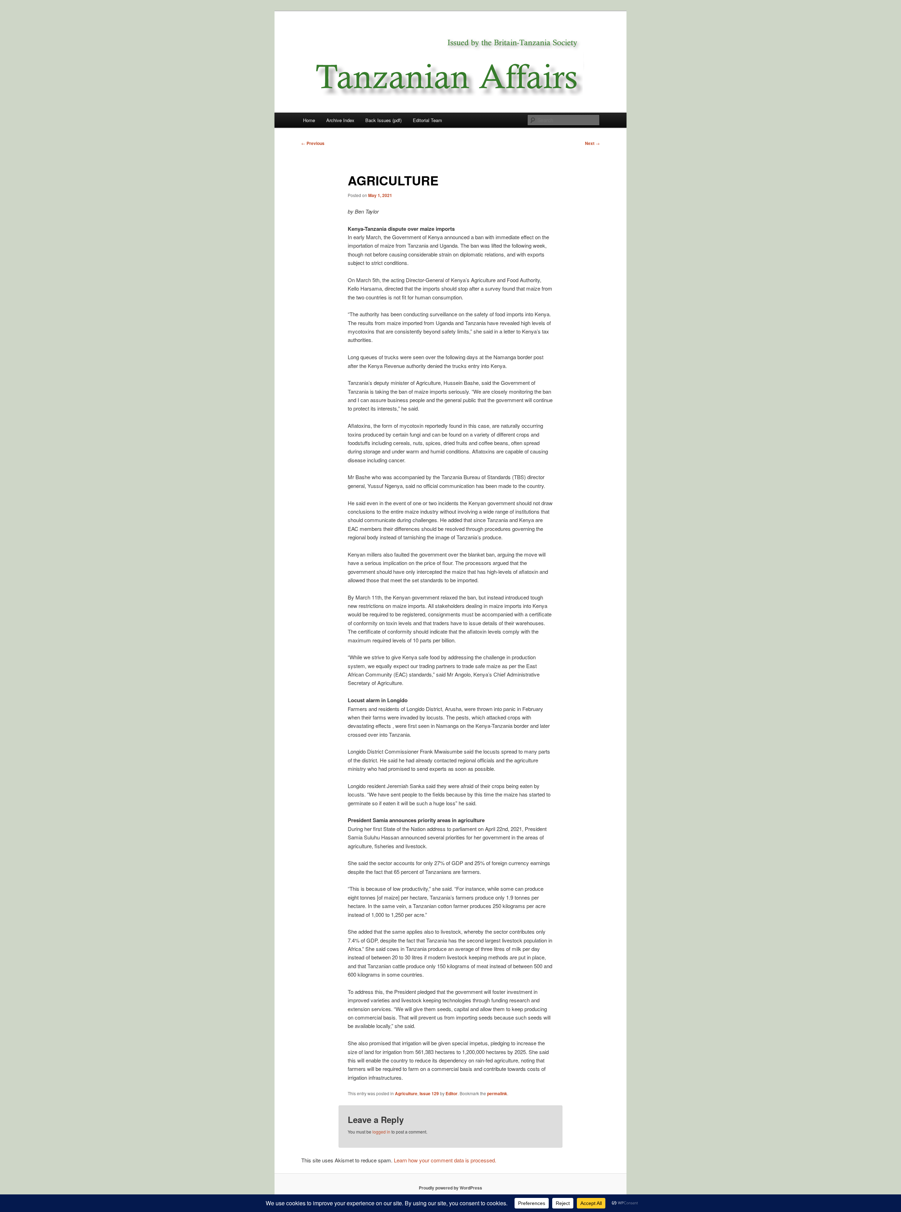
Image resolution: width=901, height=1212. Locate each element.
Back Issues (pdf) (383, 120)
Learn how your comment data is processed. (445, 1160)
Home (309, 120)
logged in (381, 1132)
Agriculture (406, 1093)
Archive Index (340, 120)
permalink (497, 1093)
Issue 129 (429, 1093)
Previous (313, 143)
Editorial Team (427, 120)
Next (592, 143)
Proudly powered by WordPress (450, 1188)
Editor (452, 1093)
